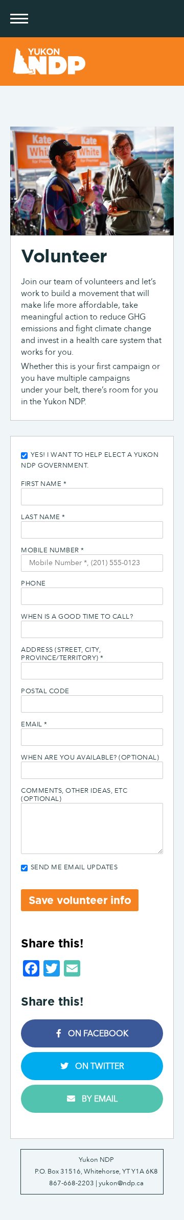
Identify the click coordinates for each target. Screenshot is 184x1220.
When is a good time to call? (77, 617)
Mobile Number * (52, 550)
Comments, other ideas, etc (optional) (74, 795)
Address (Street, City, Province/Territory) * (62, 654)
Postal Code (45, 691)
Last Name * (43, 517)
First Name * (43, 484)
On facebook (97, 1033)
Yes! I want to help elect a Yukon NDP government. (89, 460)
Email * (34, 724)
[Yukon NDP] (92, 61)
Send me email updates (73, 867)
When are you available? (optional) (90, 757)
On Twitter (98, 1066)
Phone (33, 583)
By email (99, 1099)
